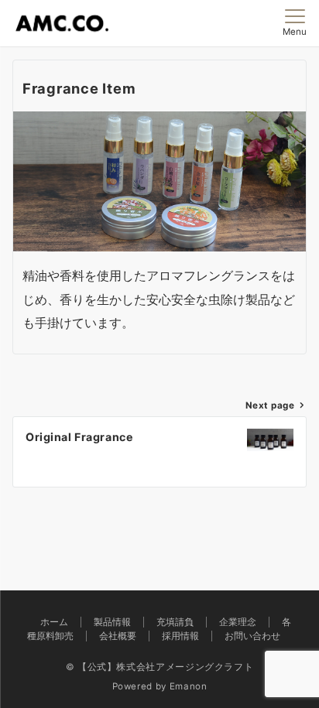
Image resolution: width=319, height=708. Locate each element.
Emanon (189, 686)
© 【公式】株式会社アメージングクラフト (160, 667)
